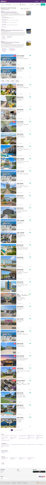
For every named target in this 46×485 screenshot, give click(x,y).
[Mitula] (4, 1)
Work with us (2, 470)
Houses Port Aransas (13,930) (5, 444)
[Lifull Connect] (41, 483)
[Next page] (22, 430)
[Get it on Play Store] (35, 471)
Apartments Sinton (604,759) (13, 435)
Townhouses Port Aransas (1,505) (14, 444)
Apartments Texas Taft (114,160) (23, 438)
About (1, 472)
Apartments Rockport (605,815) (5, 435)
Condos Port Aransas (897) (39, 444)
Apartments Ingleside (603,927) (23, 435)
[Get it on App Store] (42, 472)
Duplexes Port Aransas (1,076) (22, 444)
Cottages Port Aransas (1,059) (31, 444)
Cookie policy (19, 482)
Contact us (18, 470)
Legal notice (14, 482)
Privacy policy (25, 482)
